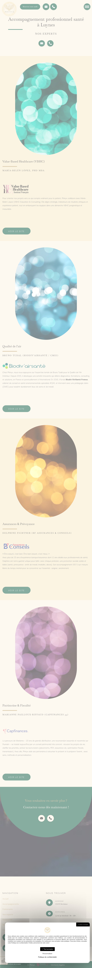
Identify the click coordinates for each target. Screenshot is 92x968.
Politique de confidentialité (47, 957)
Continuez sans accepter (14, 964)
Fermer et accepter (83, 924)
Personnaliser (47, 953)
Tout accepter (48, 949)
